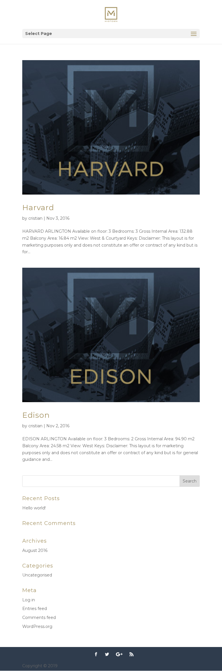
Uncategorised (37, 575)
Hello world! (34, 508)
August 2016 (34, 550)
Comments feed (39, 617)
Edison (36, 415)
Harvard (38, 207)
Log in (28, 599)
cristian (35, 218)
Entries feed (34, 608)
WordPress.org (37, 626)
